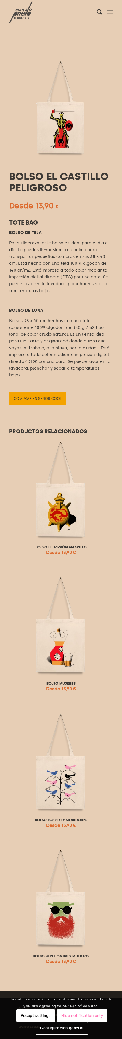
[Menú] (110, 12)
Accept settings (36, 1016)
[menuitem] (96, 12)
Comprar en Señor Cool (38, 399)
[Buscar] (96, 12)
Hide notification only (82, 1016)
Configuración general (62, 1028)
